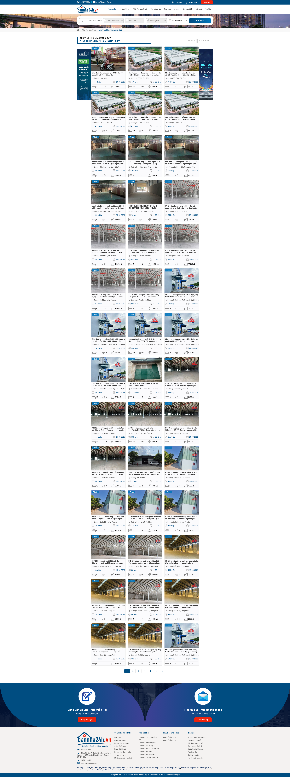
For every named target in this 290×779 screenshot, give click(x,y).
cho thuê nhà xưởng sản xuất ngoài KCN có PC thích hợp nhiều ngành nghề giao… (108, 163)
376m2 (153, 220)
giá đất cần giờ (82, 770)
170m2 (153, 397)
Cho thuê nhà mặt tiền (147, 754)
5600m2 (153, 86)
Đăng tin (206, 2)
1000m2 (153, 486)
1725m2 (189, 486)
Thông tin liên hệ (120, 755)
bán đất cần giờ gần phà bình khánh (114, 768)
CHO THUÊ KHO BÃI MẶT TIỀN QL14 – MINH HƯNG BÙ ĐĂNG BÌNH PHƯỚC (143, 207)
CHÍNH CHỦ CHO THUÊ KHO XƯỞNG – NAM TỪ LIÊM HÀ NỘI (143, 384)
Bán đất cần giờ (125, 770)
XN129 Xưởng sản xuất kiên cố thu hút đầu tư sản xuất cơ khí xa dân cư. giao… (107, 562)
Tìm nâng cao (176, 20)
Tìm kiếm (200, 20)
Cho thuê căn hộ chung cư (148, 757)
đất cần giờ (147, 768)
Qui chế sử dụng (120, 746)
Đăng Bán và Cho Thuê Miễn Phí (87, 709)
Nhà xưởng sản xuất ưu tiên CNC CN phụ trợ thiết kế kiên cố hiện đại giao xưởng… (181, 651)
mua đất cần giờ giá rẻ (188, 768)
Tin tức (208, 9)
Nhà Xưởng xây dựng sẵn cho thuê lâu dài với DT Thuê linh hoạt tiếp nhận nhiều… (144, 74)
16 (143, 86)
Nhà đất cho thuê (140, 9)
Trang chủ (112, 9)
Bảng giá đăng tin (120, 749)
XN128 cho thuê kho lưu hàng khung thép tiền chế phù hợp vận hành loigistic (181, 562)
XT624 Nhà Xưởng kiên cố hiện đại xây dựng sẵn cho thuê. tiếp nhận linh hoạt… (181, 207)
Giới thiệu (117, 737)
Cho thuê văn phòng (146, 746)
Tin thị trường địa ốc (195, 758)
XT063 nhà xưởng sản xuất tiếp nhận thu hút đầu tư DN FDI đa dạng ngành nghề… (181, 384)
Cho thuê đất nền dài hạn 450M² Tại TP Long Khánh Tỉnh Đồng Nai (107, 74)
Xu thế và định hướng (195, 749)
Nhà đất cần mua (169, 740)
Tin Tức (191, 733)
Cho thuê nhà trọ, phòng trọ (149, 748)
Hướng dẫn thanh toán (122, 752)
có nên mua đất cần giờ (134, 768)
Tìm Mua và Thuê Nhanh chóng (203, 709)
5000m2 (116, 575)
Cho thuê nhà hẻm (145, 751)
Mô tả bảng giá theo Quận (123, 758)
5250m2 (189, 308)
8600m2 (116, 175)
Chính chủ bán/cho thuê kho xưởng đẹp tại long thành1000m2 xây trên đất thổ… (144, 473)
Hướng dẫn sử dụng (121, 743)
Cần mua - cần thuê (171, 9)
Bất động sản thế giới (195, 743)
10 (170, 308)
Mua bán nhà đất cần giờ (96, 770)
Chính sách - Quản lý (195, 746)
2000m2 (189, 575)
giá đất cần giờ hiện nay (172, 768)
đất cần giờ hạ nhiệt (83, 768)
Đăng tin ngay (87, 720)
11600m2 (189, 220)
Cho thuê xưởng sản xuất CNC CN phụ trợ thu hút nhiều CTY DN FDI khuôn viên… (181, 296)
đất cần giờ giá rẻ (157, 768)
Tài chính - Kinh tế (194, 740)
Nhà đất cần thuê (169, 737)
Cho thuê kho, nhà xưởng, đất (110, 30)
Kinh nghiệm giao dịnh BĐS (197, 737)
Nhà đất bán (124, 9)
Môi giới (199, 9)
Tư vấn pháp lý (193, 752)
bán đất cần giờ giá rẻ (204, 768)
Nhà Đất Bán (144, 733)
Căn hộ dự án (155, 9)
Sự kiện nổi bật (193, 755)
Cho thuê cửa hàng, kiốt (147, 743)
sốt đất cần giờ (96, 768)
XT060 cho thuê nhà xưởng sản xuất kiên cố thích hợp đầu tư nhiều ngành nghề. (181, 473)
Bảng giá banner (120, 740)
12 (134, 86)
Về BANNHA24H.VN (122, 733)
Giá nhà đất (187, 9)
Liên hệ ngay (203, 720)
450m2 (116, 86)
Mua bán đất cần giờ (112, 770)
